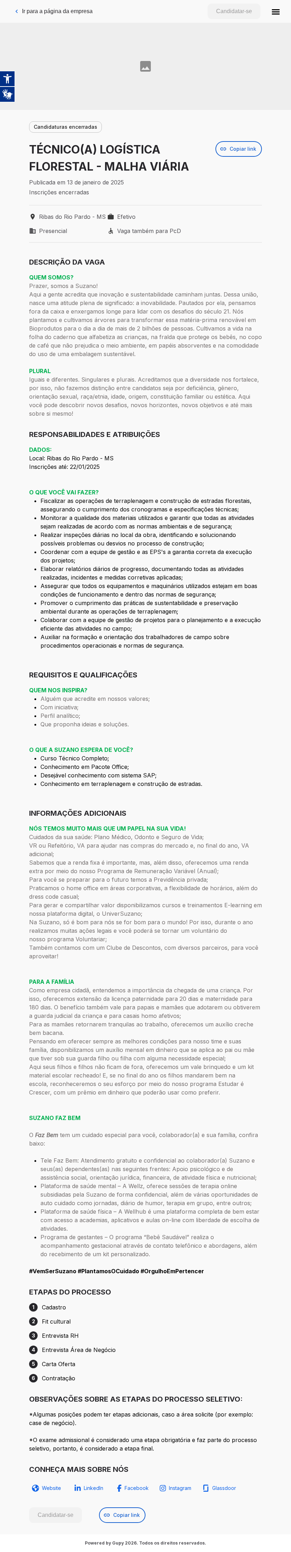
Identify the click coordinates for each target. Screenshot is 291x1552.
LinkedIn (93, 1488)
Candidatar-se (234, 11)
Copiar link (243, 149)
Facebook (137, 1488)
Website (51, 1488)
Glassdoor (224, 1488)
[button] (275, 11)
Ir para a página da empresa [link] (57, 11)
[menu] (275, 11)
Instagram (180, 1488)
